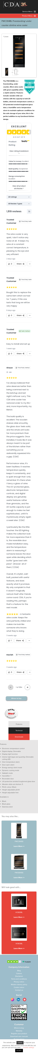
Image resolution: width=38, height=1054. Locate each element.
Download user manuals (19, 1036)
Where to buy (16, 698)
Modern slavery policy (19, 985)
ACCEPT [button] (19, 1050)
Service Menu (27, 12)
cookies (20, 1042)
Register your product (19, 1034)
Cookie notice (19, 987)
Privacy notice (19, 982)
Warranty (19, 1031)
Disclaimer (19, 976)
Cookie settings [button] (28, 1047)
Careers (19, 973)
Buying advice (19, 1039)
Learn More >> (19, 846)
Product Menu (27, 16)
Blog (19, 971)
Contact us (19, 990)
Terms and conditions (19, 979)
